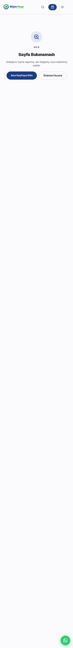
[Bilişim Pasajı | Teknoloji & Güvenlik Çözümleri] (13, 7)
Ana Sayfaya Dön (22, 75)
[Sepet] (52, 7)
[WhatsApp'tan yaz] (65, 640)
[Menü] (62, 7)
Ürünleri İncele (52, 75)
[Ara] (42, 7)
